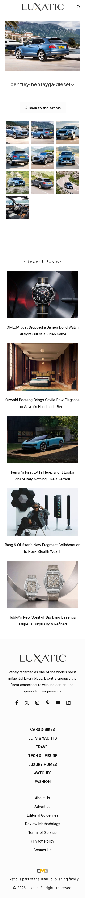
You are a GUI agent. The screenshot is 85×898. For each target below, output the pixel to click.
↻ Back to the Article (42, 108)
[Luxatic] (42, 6)
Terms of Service (42, 832)
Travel (43, 747)
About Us (42, 798)
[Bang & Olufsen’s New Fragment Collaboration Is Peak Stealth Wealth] (42, 513)
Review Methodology (42, 824)
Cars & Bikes (42, 729)
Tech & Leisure (42, 755)
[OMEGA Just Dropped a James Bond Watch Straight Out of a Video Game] (42, 296)
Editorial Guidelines (43, 815)
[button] (78, 6)
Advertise (42, 806)
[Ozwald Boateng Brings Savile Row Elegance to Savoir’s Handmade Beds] (42, 368)
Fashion (43, 781)
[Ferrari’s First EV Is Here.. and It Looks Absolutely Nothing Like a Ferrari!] (42, 440)
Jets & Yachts (42, 738)
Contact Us (42, 850)
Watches (42, 773)
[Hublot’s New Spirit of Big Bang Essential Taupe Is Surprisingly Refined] (42, 585)
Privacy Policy (42, 841)
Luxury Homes (42, 764)
